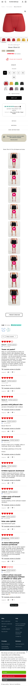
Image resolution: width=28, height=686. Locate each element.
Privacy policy (5, 684)
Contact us (18, 636)
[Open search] (3, 336)
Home (3, 6)
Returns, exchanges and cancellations (21, 624)
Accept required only (8, 676)
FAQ (17, 621)
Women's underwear (7, 623)
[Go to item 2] (9, 40)
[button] (11, 53)
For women (9, 6)
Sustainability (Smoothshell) (5, 647)
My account (4, 631)
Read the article (13, 139)
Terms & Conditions (15, 684)
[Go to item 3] (14, 40)
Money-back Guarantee (19, 633)
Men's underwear (6, 621)
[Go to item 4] (18, 40)
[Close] (27, 652)
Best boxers (19, 646)
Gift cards (4, 626)
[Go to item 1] (4, 40)
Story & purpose (6, 644)
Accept (5, 672)
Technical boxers (20, 644)
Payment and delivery (19, 628)
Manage (5, 679)
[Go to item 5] (23, 40)
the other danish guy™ (14, 44)
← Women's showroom (14, 314)
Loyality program (6, 629)
